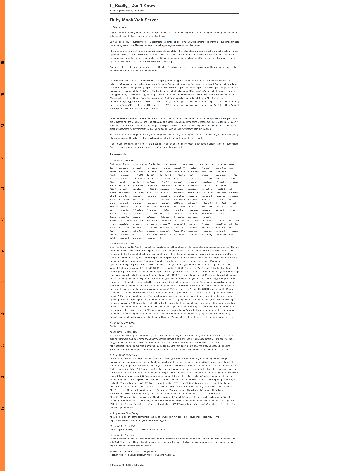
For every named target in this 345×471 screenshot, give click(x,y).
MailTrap (172, 41)
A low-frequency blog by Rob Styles (127, 10)
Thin (181, 118)
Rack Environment (219, 121)
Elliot (129, 41)
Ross (149, 138)
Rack (143, 118)
